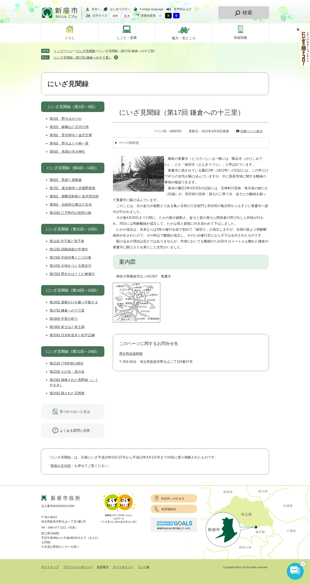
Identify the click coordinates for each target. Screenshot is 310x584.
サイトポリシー (123, 567)
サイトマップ (50, 567)
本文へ (96, 9)
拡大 (127, 16)
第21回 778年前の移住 (67, 363)
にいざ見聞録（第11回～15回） (73, 229)
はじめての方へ (120, 9)
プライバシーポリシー (78, 567)
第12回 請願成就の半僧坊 (69, 249)
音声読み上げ (182, 9)
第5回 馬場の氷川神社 (67, 151)
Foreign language (151, 9)
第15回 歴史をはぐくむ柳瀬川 (72, 274)
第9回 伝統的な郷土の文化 (71, 204)
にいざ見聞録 (85, 51)
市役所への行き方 (173, 498)
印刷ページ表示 (251, 131)
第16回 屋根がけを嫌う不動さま (74, 302)
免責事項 (103, 567)
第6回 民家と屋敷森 (66, 180)
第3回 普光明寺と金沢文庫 (71, 135)
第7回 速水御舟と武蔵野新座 (72, 188)
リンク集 (144, 567)
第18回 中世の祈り (64, 318)
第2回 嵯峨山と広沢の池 (69, 127)
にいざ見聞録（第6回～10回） (73, 168)
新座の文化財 (61, 466)
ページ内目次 (129, 143)
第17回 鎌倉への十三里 (67, 310)
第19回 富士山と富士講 (67, 327)
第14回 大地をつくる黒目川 (70, 266)
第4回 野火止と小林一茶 (69, 143)
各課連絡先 (168, 509)
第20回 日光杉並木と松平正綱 (72, 335)
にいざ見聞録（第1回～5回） (73, 107)
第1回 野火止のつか (66, 118)
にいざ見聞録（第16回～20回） (73, 290)
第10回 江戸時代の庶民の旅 (70, 213)
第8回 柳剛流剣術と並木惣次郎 (74, 196)
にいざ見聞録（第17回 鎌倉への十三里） (83, 57)
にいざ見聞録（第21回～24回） (73, 351)
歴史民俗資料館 (131, 354)
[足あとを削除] (116, 57)
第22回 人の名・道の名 (67, 371)
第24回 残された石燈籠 (67, 393)
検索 (247, 12)
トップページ (63, 51)
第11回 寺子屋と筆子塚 (67, 241)
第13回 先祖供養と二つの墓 (70, 257)
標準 (115, 16)
